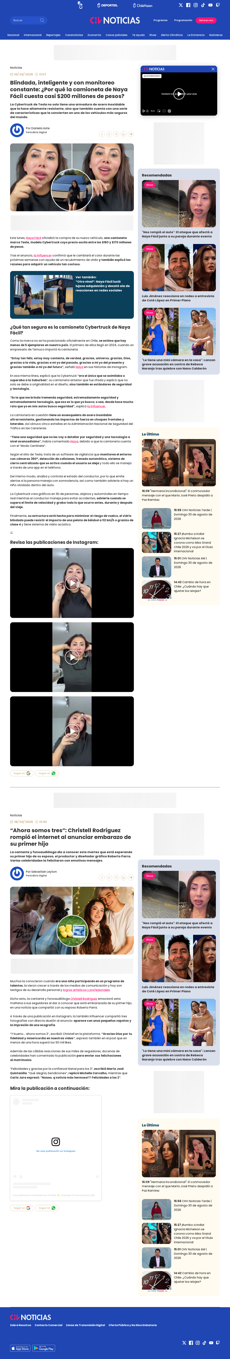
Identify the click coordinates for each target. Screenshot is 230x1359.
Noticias (16, 68)
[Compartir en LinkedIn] (124, 134)
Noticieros (216, 35)
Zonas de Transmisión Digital (85, 1325)
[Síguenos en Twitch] (218, 5)
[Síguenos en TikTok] (203, 5)
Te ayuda (138, 35)
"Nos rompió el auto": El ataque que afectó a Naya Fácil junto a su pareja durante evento (177, 234)
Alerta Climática (172, 35)
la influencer (43, 255)
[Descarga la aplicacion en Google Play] (20, 1348)
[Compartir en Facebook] (102, 134)
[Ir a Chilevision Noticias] (115, 1317)
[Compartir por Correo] (131, 134)
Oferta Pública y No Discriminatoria (133, 1325)
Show (152, 35)
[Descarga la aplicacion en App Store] (43, 1348)
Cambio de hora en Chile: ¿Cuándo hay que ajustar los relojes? (192, 586)
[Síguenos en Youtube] (210, 5)
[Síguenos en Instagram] (196, 5)
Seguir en (19, 773)
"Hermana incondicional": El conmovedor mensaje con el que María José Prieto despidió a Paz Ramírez (177, 495)
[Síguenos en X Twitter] (181, 5)
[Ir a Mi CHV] (80, 5)
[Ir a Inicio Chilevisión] (142, 5)
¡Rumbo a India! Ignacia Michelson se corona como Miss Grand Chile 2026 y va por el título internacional (193, 542)
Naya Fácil (33, 238)
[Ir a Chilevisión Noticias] (115, 20)
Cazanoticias (74, 35)
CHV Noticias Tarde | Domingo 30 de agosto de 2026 (193, 514)
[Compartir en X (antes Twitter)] (116, 134)
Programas (161, 20)
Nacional (13, 35)
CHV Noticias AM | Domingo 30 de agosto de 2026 (193, 562)
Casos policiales (116, 35)
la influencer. (96, 406)
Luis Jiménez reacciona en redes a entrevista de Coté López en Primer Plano (178, 298)
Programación (183, 20)
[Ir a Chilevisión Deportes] (107, 5)
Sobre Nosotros (20, 1325)
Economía (94, 35)
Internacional (33, 35)
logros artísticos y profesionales (86, 990)
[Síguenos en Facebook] (188, 5)
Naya (79, 367)
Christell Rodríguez (83, 999)
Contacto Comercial (48, 1325)
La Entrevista (196, 35)
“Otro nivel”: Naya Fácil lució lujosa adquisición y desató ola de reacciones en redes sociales (103, 285)
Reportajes (53, 35)
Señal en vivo (206, 20)
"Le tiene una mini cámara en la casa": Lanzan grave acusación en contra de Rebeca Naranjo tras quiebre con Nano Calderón (178, 364)
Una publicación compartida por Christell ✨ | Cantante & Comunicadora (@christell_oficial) (61, 1195)
